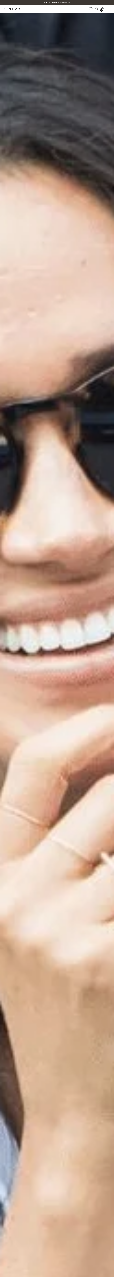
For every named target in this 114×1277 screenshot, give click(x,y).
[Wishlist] (91, 9)
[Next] (78, 2)
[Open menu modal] (109, 9)
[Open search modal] (97, 9)
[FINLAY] (12, 9)
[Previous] (36, 2)
